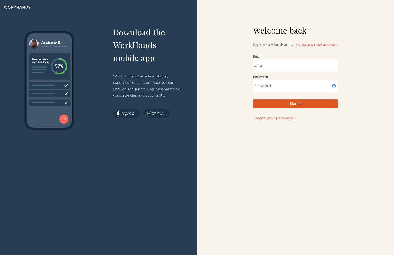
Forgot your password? (275, 118)
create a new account (318, 44)
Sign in (295, 103)
